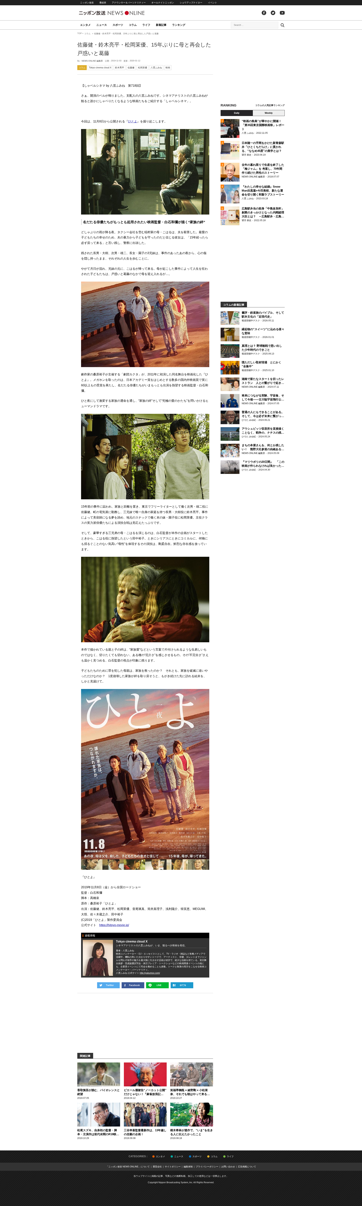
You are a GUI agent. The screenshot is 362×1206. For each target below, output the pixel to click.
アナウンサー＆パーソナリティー (129, 2)
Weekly (269, 113)
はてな (182, 985)
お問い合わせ (228, 1166)
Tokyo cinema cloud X (100, 67)
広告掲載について (247, 1166)
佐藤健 (131, 67)
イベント (212, 2)
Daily (236, 113)
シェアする (133, 985)
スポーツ (118, 24)
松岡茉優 (142, 67)
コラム (133, 24)
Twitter (273, 13)
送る (157, 985)
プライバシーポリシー (207, 1166)
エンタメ (85, 24)
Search (282, 25)
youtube (282, 13)
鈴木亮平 (119, 67)
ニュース (101, 24)
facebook (264, 13)
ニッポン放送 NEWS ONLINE (118, 13)
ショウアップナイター (191, 2)
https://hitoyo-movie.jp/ (114, 925)
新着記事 (161, 24)
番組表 (102, 2)
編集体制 (188, 1166)
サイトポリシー (173, 1166)
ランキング (178, 24)
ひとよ (132, 121)
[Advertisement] (253, 66)
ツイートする (108, 985)
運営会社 (157, 1166)
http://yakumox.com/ (150, 973)
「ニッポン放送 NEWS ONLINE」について (128, 1166)
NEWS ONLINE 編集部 (92, 61)
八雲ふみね (156, 67)
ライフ (146, 24)
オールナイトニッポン (162, 2)
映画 (168, 67)
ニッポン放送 (87, 2)
